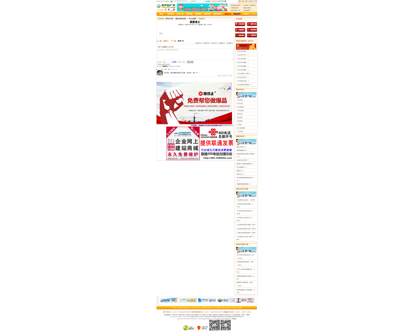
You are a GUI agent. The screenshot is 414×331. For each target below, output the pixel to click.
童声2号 (181, 41)
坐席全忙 (239, 174)
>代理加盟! (246, 10)
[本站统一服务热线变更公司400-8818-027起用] (202, 11)
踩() (225, 75)
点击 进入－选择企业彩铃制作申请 (182, 312)
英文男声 (240, 117)
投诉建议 (180, 308)
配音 (183, 315)
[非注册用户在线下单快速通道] (253, 14)
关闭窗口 (229, 43)
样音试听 (189, 14)
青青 (245, 58)
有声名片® (175, 315)
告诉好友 (206, 43)
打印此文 (214, 43)
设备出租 (227, 308)
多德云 (210, 315)
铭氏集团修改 (240, 150)
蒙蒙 (245, 66)
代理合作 (198, 308)
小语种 (239, 124)
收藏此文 (221, 43)
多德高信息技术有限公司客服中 (246, 154)
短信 (192, 315)
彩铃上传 (180, 14)
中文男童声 (241, 107)
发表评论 (198, 43)
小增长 (243, 315)
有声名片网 (169, 19)
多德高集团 (167, 315)
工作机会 (192, 308)
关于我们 (173, 308)
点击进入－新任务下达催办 (243, 312)
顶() (220, 75)
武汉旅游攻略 (236, 315)
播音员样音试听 (181, 19)
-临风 (245, 81)
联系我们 (186, 308)
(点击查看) (170, 47)
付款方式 (251, 1)
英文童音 (240, 121)
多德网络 (234, 319)
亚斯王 (238, 170)
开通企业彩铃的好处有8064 (246, 232)
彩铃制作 (171, 14)
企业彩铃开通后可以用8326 (246, 228)
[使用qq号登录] (225, 1)
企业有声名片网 (241, 160)
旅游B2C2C (228, 315)
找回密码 (221, 1)
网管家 (196, 315)
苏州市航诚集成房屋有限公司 (245, 177)
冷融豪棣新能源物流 (242, 184)
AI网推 (248, 315)
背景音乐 (198, 14)
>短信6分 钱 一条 (235, 10)
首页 (161, 14)
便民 (246, 1)
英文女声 (240, 114)
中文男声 (240, 81)
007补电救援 (240, 167)
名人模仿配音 (241, 128)
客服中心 (210, 308)
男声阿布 (246, 84)
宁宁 (245, 55)
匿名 (176, 62)
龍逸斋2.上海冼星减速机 (243, 163)
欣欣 (245, 77)
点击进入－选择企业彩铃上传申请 (213, 312)
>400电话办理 (234, 8)
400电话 (246, 14)
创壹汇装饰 (240, 147)
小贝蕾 (247, 73)
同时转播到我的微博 (164, 64)
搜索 (239, 1)
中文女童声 (192, 19)
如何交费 (204, 308)
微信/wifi (205, 315)
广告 (200, 315)
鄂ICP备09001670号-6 (220, 316)
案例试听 (207, 14)
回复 (230, 75)
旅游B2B (221, 315)
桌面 (243, 1)
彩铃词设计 (217, 14)
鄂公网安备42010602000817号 (235, 316)
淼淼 (245, 62)
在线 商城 (239, 308)
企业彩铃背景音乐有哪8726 (246, 224)
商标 (180, 315)
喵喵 (245, 70)
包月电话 (233, 308)
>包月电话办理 (234, 5)
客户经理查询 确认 (219, 308)
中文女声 (240, 51)
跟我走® (215, 315)
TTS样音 (240, 131)
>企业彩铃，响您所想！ (249, 5)
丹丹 (245, 51)
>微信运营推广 (247, 8)
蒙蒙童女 (165, 66)
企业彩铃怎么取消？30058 (246, 200)
